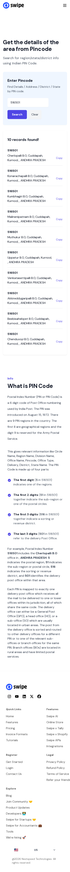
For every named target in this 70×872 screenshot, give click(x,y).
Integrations (54, 746)
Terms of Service (57, 774)
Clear (34, 114)
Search (17, 114)
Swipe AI (52, 716)
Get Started (14, 762)
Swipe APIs (53, 740)
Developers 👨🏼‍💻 (16, 813)
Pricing (10, 728)
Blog (9, 796)
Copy (59, 158)
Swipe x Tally (55, 728)
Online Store (54, 722)
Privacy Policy (55, 762)
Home (10, 716)
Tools (9, 831)
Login (9, 768)
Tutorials (12, 740)
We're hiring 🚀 (16, 837)
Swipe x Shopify (57, 734)
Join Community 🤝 (19, 802)
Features (12, 722)
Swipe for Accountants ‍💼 (24, 825)
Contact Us (14, 774)
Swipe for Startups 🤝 (21, 819)
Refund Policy (55, 768)
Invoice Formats (17, 734)
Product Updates (18, 808)
